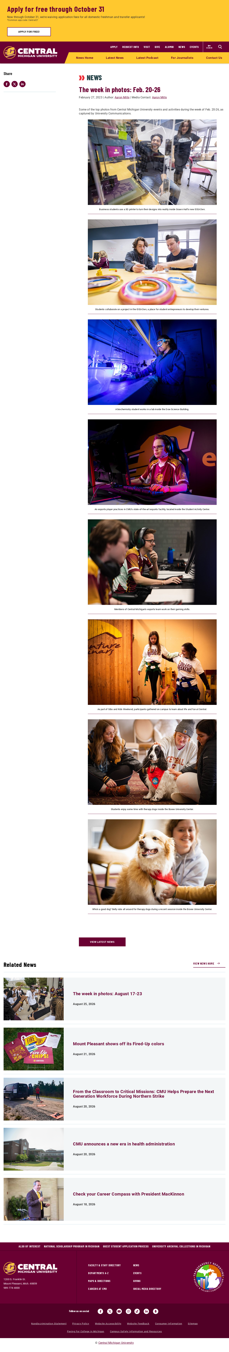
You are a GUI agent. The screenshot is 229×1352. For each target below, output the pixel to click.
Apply (114, 46)
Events (194, 46)
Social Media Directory (147, 1288)
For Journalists (182, 58)
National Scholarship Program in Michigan (71, 1246)
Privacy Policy (80, 1323)
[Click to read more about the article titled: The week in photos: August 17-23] (34, 999)
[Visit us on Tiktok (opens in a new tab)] (137, 1311)
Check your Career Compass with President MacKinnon (128, 1194)
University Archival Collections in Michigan (181, 1246)
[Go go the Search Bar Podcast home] (156, 1311)
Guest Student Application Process (126, 1246)
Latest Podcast (147, 58)
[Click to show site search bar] (220, 47)
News (182, 46)
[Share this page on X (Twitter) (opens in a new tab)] (15, 84)
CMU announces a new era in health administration (124, 1144)
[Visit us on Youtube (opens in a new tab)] (119, 1311)
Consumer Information (168, 1323)
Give (157, 46)
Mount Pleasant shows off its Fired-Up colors (118, 1043)
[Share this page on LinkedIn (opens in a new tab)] (23, 84)
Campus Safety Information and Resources (136, 1331)
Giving (137, 1280)
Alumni (169, 46)
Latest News (115, 58)
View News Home (203, 963)
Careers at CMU (97, 1288)
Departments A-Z (98, 1273)
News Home (84, 58)
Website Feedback (138, 1323)
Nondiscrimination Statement (48, 1323)
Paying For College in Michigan (85, 1331)
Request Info (130, 46)
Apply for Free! (29, 31)
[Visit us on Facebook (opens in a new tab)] (100, 1311)
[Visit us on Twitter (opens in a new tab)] (110, 1311)
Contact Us (214, 58)
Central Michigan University (116, 1343)
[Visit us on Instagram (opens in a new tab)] (128, 1311)
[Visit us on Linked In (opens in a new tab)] (146, 1311)
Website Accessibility (108, 1323)
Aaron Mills (122, 97)
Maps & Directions (99, 1280)
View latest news (102, 941)
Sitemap (193, 1323)
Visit (147, 46)
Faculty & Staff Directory (104, 1265)
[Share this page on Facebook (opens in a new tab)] (7, 84)
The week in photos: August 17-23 (107, 993)
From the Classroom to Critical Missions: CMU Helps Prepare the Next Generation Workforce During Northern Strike (143, 1094)
